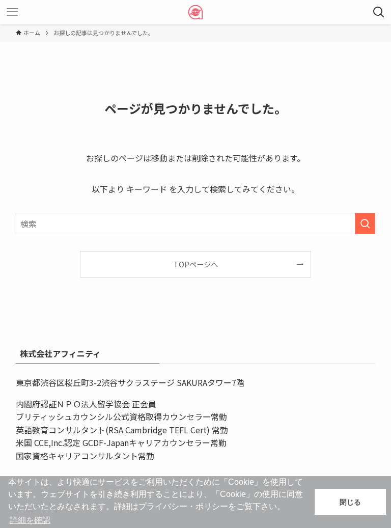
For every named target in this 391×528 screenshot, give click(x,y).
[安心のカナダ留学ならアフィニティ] (195, 12)
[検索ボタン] (379, 12)
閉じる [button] (350, 502)
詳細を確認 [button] (30, 520)
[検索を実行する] (365, 223)
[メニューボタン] (12, 12)
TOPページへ (196, 264)
